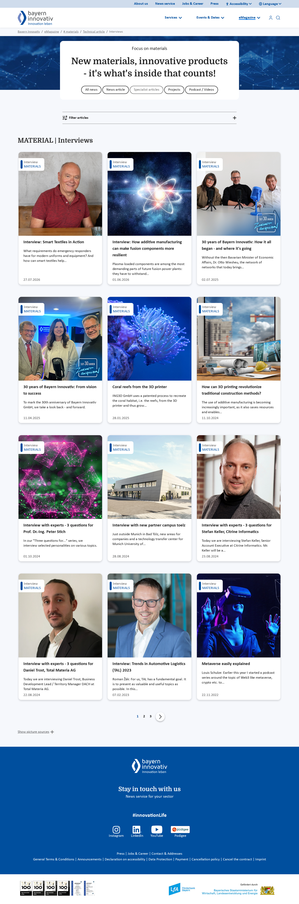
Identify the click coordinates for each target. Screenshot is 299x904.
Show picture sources (33, 732)
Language (270, 4)
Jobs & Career (192, 4)
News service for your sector (150, 797)
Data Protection (160, 859)
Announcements (89, 859)
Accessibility (239, 4)
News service (165, 4)
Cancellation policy (206, 859)
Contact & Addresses (167, 854)
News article (115, 90)
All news (91, 90)
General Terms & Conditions (54, 859)
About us (141, 4)
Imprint (260, 859)
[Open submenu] (180, 18)
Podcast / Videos (201, 90)
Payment (182, 859)
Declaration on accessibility (125, 859)
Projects (174, 90)
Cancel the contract (238, 859)
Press (214, 4)
